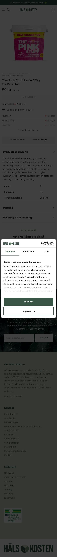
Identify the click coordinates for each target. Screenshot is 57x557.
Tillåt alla (28, 301)
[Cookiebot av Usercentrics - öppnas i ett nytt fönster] (41, 243)
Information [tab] (28, 251)
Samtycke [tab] (10, 251)
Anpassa (26, 311)
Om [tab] (47, 251)
